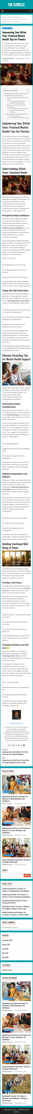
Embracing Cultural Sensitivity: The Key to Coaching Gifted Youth (16, 861)
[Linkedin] (14, 745)
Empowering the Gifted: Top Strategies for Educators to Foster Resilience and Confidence (16, 830)
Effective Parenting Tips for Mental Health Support (16, 106)
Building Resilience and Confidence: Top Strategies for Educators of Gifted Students (15, 913)
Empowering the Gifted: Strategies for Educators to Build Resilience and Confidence (15, 798)
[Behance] (19, 745)
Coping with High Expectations (17, 103)
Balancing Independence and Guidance (17, 111)
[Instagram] (9, 745)
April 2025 (5, 957)
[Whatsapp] (21, 745)
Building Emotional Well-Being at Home (17, 114)
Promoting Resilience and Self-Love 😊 (19, 117)
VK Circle (16, 4)
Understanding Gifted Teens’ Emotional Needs (17, 98)
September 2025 (7, 940)
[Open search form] (30, 11)
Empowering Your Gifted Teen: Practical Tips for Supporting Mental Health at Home (15, 760)
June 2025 (5, 949)
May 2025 (5, 953)
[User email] (24, 745)
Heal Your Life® (7, 28)
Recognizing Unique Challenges (17, 101)
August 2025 (6, 944)
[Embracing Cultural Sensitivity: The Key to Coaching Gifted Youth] (16, 847)
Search (4, 870)
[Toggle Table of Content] (27, 90)
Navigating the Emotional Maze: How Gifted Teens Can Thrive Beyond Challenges (15, 752)
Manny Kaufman (9, 58)
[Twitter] (16, 745)
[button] (2, 11)
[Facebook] (11, 745)
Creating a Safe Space (15, 115)
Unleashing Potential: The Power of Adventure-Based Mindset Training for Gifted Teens (16, 907)
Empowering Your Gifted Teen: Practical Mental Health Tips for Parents (16, 94)
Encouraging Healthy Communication (19, 108)
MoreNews (21, 1110)
